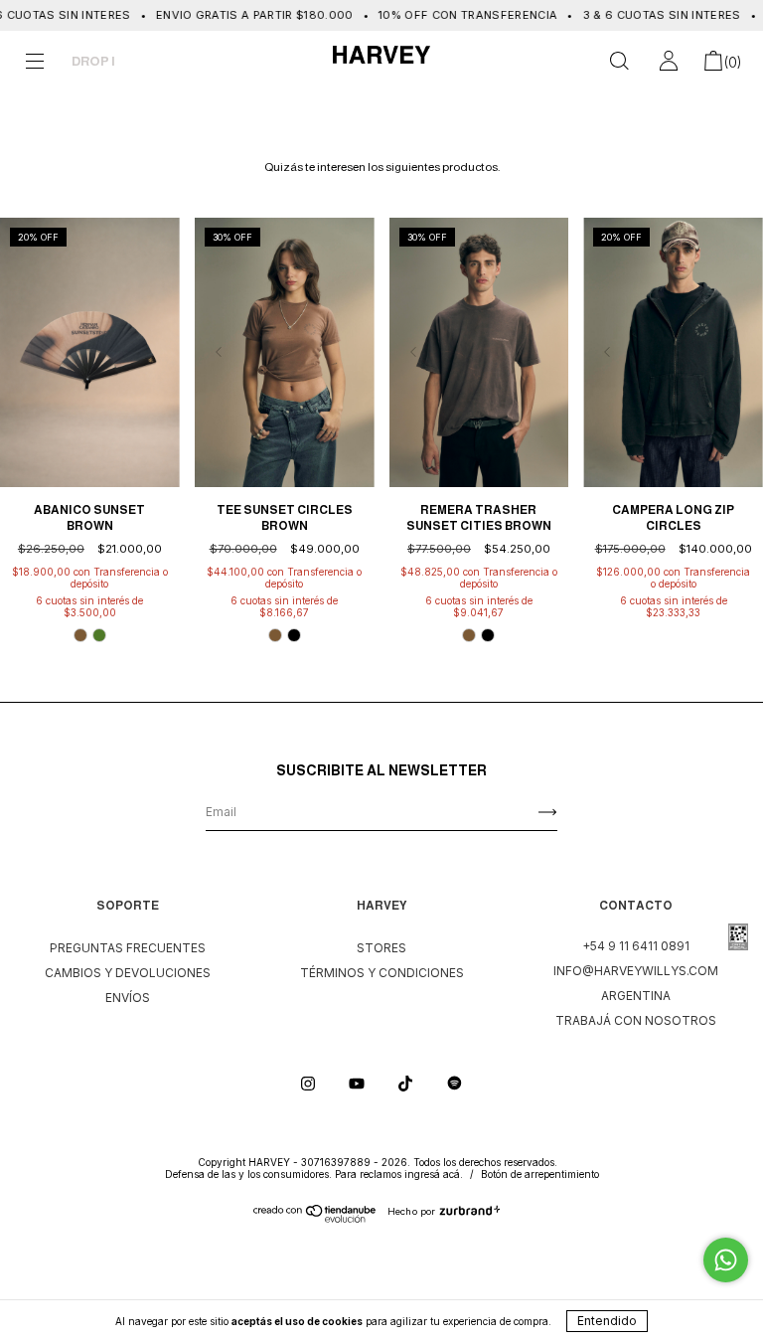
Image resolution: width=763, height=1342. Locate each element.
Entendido (607, 1320)
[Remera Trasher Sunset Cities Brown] (479, 352)
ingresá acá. (433, 1174)
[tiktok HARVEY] (406, 1083)
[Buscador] (619, 64)
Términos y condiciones (382, 972)
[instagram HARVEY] (309, 1083)
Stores (381, 947)
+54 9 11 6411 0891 (635, 945)
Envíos (127, 997)
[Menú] (35, 64)
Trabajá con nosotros (635, 1020)
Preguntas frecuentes (128, 947)
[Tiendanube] (315, 1218)
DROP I (93, 61)
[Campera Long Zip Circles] (673, 352)
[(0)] (713, 64)
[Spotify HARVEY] (454, 1083)
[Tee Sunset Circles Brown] (285, 352)
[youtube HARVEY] (358, 1083)
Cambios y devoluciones (128, 972)
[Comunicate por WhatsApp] (725, 1260)
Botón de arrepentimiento (540, 1174)
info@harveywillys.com (635, 970)
